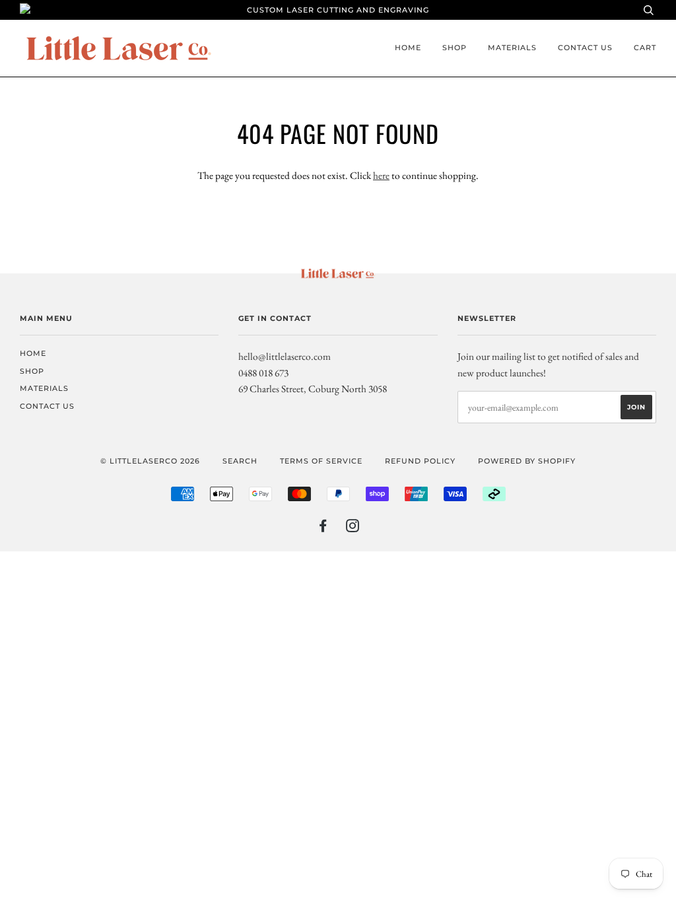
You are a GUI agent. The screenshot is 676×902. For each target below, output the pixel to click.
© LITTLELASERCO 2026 (150, 461)
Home (408, 47)
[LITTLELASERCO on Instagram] (353, 528)
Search (239, 461)
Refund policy (420, 461)
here (381, 175)
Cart (645, 47)
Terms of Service (321, 461)
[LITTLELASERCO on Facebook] (323, 528)
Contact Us (585, 47)
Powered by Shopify (527, 461)
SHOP (454, 47)
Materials (512, 47)
